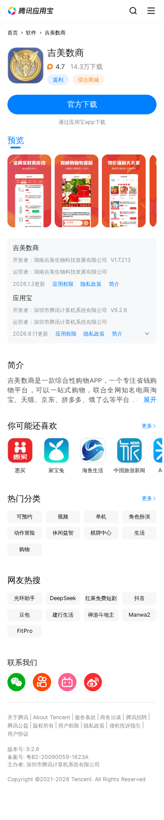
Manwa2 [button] (139, 614)
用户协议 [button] (17, 734)
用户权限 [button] (68, 725)
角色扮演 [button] (139, 516)
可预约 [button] (24, 516)
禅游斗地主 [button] (101, 614)
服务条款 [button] (85, 717)
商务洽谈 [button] (110, 717)
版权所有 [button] (43, 725)
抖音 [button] (139, 598)
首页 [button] (12, 32)
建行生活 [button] (62, 614)
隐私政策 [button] (90, 284)
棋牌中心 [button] (101, 532)
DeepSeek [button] (63, 598)
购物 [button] (24, 549)
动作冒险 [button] (24, 532)
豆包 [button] (24, 614)
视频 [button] (63, 516)
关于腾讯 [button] (17, 717)
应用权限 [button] (62, 284)
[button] (30, 11)
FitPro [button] (24, 631)
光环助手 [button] (24, 598)
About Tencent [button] (51, 717)
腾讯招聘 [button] (136, 717)
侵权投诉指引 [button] (125, 725)
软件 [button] (31, 32)
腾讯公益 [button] (17, 725)
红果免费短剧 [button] (101, 598)
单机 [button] (101, 516)
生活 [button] (139, 532)
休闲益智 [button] (62, 532)
